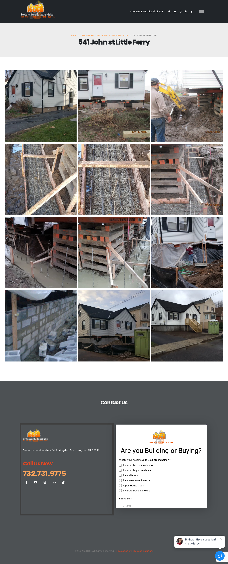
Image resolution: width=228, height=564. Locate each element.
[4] (114, 179)
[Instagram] (180, 11)
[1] (41, 106)
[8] (41, 325)
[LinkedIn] (186, 11)
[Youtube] (174, 11)
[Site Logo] (38, 9)
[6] (114, 252)
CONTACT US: (146, 11)
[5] (41, 252)
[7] (187, 252)
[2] (114, 106)
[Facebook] (169, 11)
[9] (114, 325)
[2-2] (187, 106)
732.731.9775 (44, 474)
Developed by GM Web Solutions (135, 551)
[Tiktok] (191, 11)
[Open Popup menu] (201, 11)
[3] (41, 179)
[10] (187, 325)
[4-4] (187, 179)
